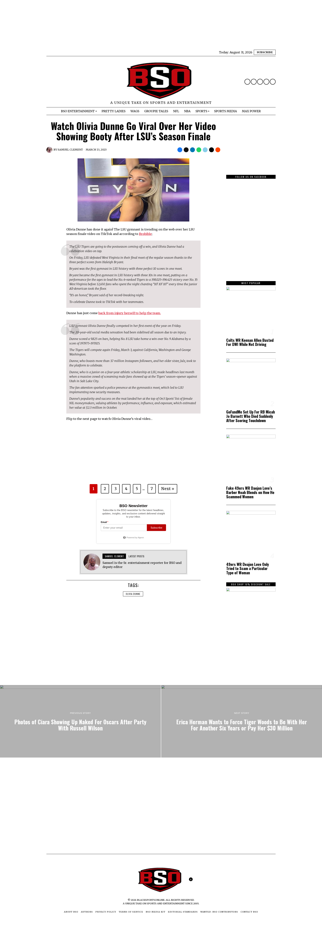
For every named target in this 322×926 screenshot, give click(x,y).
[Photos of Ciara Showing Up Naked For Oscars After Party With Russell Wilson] (80, 721)
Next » (167, 488)
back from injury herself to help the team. (129, 313)
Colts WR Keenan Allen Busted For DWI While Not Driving (250, 342)
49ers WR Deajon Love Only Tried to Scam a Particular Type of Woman (247, 568)
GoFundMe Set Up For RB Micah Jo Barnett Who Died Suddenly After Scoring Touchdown (250, 416)
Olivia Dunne (133, 593)
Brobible (145, 234)
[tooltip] (247, 82)
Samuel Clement (70, 149)
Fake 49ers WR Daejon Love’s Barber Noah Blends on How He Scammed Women (250, 492)
